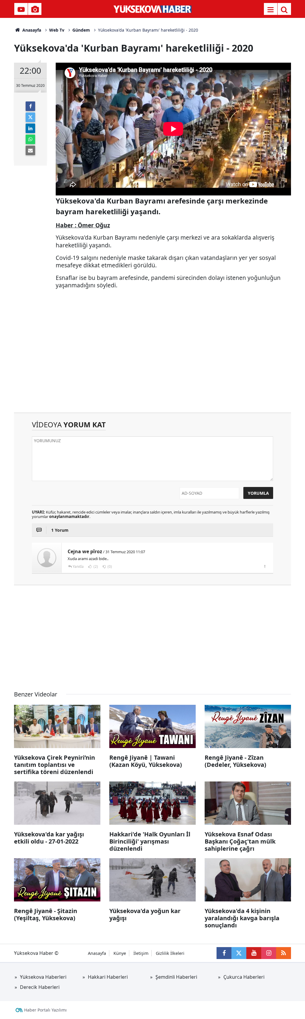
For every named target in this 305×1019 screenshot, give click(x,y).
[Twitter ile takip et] (238, 953)
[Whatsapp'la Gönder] (30, 139)
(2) (95, 566)
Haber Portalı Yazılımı (45, 1010)
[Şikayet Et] (264, 566)
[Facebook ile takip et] (224, 953)
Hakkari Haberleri (108, 977)
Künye (119, 953)
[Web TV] (21, 9)
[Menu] (270, 9)
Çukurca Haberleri (243, 977)
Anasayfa (31, 30)
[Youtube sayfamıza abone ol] (253, 953)
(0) (109, 566)
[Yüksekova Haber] (152, 9)
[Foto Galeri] (34, 9)
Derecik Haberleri (40, 987)
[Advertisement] (152, 361)
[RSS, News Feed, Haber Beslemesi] (283, 953)
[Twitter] (30, 117)
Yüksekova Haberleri (43, 977)
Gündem (81, 30)
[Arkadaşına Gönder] (30, 150)
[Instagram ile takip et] (268, 953)
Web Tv (56, 30)
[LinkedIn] (30, 128)
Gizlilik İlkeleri (170, 953)
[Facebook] (30, 106)
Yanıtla (78, 566)
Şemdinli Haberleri (176, 977)
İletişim (140, 953)
